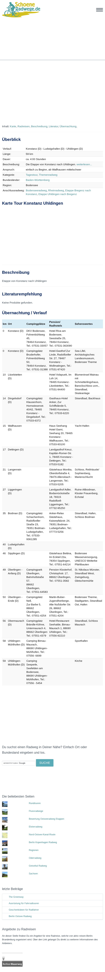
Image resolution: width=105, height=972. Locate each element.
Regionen (89, 12)
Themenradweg (48, 174)
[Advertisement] (52, 40)
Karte (13, 126)
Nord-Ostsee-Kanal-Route (42, 834)
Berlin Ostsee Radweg (20, 916)
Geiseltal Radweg (38, 865)
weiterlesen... (84, 164)
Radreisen (24, 126)
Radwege (48, 12)
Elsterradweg (35, 826)
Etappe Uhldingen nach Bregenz (57, 194)
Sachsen (33, 873)
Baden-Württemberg (38, 180)
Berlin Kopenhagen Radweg (43, 842)
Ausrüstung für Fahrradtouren (24, 903)
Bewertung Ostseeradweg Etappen (46, 819)
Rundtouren (35, 803)
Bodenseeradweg (36, 190)
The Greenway (16, 897)
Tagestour (31, 174)
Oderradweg (35, 858)
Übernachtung (68, 126)
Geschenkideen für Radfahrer (24, 909)
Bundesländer (68, 12)
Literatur (53, 126)
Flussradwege (36, 811)
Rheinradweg (56, 190)
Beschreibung (39, 126)
